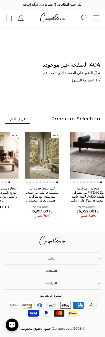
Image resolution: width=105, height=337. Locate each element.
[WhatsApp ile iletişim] (12, 325)
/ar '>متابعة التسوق (85, 80)
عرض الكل (17, 119)
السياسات (51, 283)
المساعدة (51, 271)
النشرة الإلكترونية (51, 296)
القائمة (51, 258)
